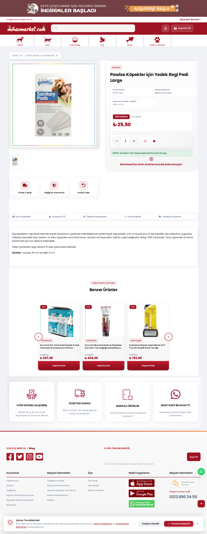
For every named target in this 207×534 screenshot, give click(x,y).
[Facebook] (11, 459)
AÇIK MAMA (75, 45)
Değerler (11, 490)
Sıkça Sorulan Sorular (58, 485)
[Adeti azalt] (117, 141)
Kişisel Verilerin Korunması (20, 495)
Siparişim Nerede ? (190, 19)
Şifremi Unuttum (96, 490)
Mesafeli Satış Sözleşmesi (19, 500)
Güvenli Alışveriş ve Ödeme (61, 490)
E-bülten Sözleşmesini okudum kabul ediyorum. (131, 464)
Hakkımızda (12, 480)
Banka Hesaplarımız (57, 495)
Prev (38, 337)
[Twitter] (20, 459)
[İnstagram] (30, 459)
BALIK (129, 45)
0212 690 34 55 (183, 496)
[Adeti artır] (134, 141)
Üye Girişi (93, 480)
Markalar (11, 504)
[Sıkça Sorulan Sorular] (184, 486)
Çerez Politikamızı (102, 523)
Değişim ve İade (55, 480)
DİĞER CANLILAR (157, 45)
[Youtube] (40, 459)
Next (168, 337)
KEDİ (47, 45)
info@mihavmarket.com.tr (19, 19)
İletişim (50, 500)
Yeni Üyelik (93, 485)
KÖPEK (20, 45)
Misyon (10, 485)
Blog (32, 448)
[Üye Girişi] (165, 28)
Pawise (116, 67)
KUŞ (102, 45)
